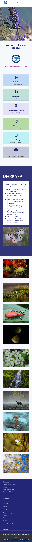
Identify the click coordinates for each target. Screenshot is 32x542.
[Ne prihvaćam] (30, 537)
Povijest (5, 501)
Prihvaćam (6, 539)
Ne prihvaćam (14, 539)
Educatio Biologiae (16, 140)
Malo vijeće (5, 503)
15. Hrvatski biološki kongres (16, 67)
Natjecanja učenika (16, 96)
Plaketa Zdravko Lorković (16, 110)
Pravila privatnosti (7, 509)
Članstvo (5, 506)
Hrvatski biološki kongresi (16, 82)
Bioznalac (16, 126)
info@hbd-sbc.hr (10, 489)
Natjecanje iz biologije (8, 523)
